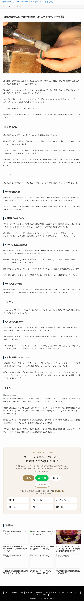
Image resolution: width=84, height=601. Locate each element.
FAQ (37, 594)
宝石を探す (18, 500)
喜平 (22, 592)
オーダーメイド (65, 500)
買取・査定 (65, 507)
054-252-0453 (59, 491)
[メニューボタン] (81, 2)
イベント (69, 592)
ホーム (7, 592)
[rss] (42, 589)
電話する (55, 478)
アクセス (76, 592)
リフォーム (18, 507)
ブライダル (29, 592)
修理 (42, 507)
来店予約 (28, 478)
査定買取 (62, 592)
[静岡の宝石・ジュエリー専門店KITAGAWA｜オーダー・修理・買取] (27, 2)
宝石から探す (15, 592)
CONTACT (44, 594)
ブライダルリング (42, 500)
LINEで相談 (42, 478)
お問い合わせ (41, 484)
